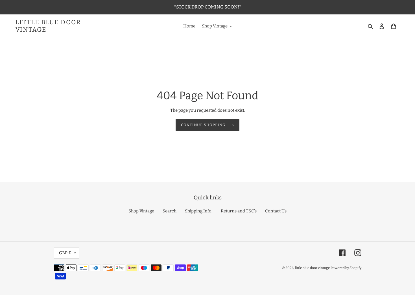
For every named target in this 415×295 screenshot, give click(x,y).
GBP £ (65, 252)
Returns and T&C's (239, 211)
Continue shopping (203, 125)
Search (169, 211)
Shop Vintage (141, 211)
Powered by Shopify (346, 268)
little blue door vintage (48, 26)
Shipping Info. (198, 211)
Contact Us (276, 211)
